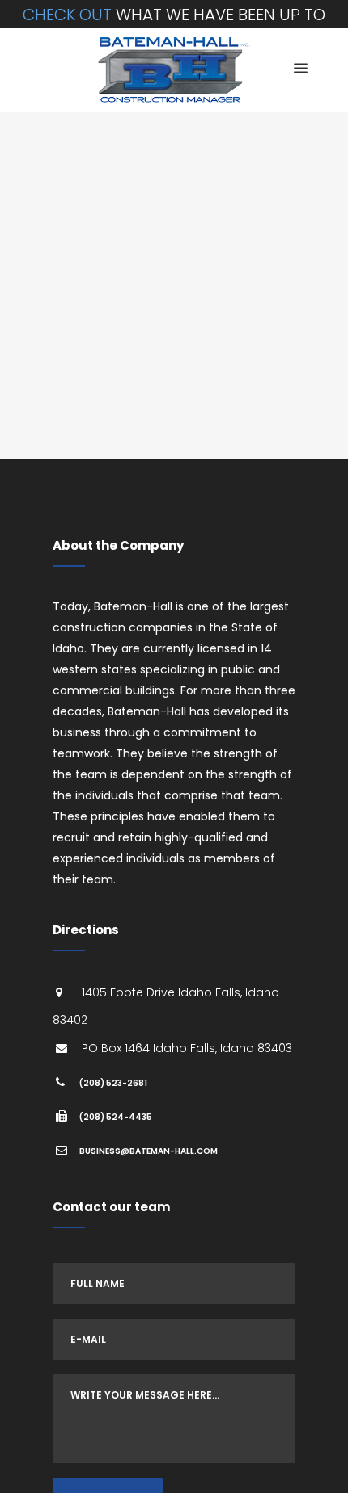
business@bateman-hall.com (148, 1151)
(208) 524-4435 (115, 1117)
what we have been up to (174, 14)
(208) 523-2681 (113, 1083)
